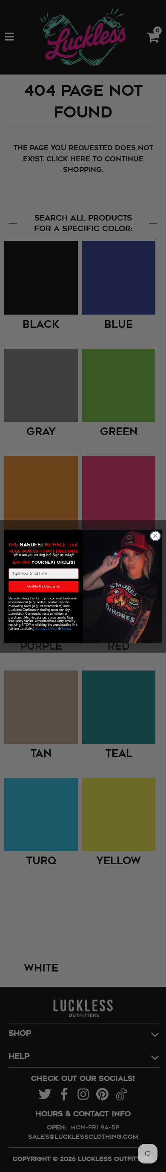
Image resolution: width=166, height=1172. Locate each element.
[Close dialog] (155, 535)
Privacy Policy (46, 628)
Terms (65, 628)
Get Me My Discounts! (43, 586)
